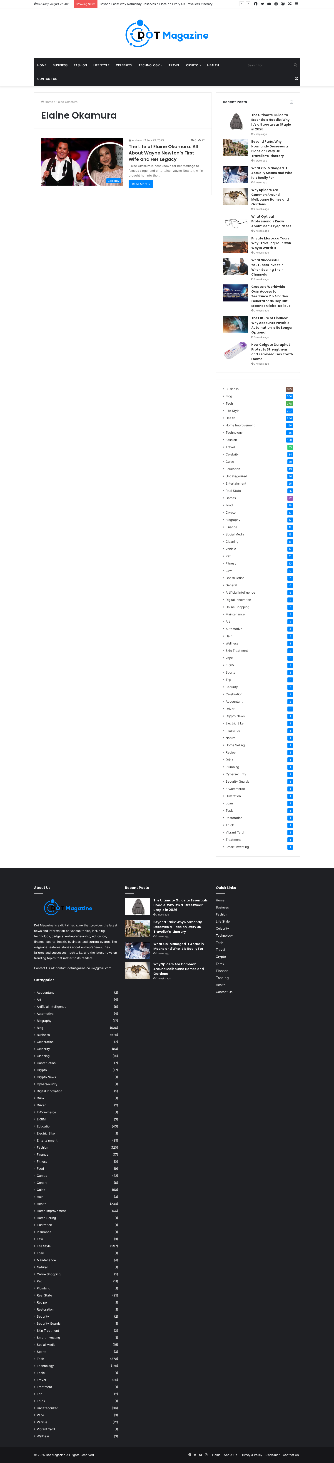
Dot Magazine (56, 1455)
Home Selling (235, 745)
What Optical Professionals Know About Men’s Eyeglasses (271, 221)
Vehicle (231, 549)
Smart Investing (237, 847)
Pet (228, 556)
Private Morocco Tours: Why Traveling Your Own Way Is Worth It (271, 243)
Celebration (234, 694)
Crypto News (235, 716)
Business (60, 65)
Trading (222, 978)
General (231, 585)
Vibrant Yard (235, 832)
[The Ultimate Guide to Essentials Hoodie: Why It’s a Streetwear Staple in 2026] (235, 121)
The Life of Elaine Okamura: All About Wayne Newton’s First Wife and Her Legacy (163, 152)
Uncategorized (236, 476)
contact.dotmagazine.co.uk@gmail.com (83, 968)
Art (228, 621)
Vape (229, 658)
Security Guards (237, 781)
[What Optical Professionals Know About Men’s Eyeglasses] (235, 222)
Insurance (233, 730)
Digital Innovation (238, 600)
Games (231, 498)
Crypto (192, 65)
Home (41, 65)
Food (229, 505)
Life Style (101, 65)
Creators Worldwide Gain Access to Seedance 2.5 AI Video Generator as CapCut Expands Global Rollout (271, 296)
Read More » (141, 184)
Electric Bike (235, 723)
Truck (230, 825)
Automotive (234, 629)
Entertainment (236, 483)
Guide (230, 461)
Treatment (233, 839)
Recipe (231, 752)
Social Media (235, 534)
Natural (231, 738)
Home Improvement (240, 425)
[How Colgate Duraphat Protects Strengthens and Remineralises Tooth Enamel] (235, 350)
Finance (231, 527)
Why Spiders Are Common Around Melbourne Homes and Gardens (270, 197)
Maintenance (235, 614)
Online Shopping (237, 607)
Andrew (137, 140)
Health (213, 65)
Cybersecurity (236, 774)
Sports (230, 672)
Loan (229, 803)
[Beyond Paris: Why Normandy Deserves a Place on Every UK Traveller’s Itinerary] (235, 147)
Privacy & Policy (251, 1455)
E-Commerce (235, 789)
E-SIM (230, 665)
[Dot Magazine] (167, 33)
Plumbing (232, 767)
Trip (228, 680)
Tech (229, 403)
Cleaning (232, 541)
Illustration (233, 796)
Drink (229, 759)
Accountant (234, 701)
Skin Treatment (237, 650)
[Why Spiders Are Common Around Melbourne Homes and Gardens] (235, 196)
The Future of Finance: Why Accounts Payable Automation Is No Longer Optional (272, 325)
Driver (230, 709)
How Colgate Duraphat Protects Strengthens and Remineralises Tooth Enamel (272, 351)
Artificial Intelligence (240, 592)
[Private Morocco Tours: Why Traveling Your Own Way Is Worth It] (235, 244)
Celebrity (124, 65)
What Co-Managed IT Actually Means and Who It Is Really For (271, 173)
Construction (235, 578)
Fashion (80, 65)
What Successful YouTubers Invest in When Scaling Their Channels (267, 267)
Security (232, 687)
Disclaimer (272, 1455)
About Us (230, 1455)
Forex (220, 964)
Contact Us (47, 79)
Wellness (232, 643)
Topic (230, 810)
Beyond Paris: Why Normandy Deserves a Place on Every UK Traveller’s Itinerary (269, 148)
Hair (229, 636)
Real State (233, 491)
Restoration (234, 818)
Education (233, 469)
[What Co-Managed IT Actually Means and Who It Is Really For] (235, 174)
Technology (149, 65)
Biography (233, 520)
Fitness (231, 563)
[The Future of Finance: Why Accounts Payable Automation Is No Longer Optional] (235, 324)
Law (229, 570)
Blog (229, 396)
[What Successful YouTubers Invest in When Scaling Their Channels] (235, 266)
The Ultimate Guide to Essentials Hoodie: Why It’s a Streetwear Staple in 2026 (271, 122)
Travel (174, 65)
